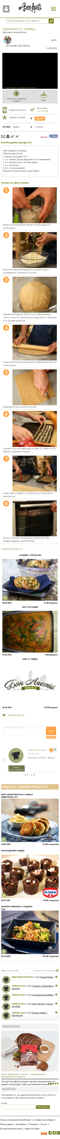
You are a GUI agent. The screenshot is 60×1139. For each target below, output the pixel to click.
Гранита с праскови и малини (33, 987)
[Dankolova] (6, 989)
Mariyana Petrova (37, 750)
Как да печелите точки (11, 1128)
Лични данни (6, 1124)
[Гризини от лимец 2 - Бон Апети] (34, 250)
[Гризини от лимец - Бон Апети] (34, 205)
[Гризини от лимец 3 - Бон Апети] (34, 295)
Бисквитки (21, 1124)
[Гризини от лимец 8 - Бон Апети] (34, 518)
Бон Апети (24, 45)
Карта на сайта (32, 1128)
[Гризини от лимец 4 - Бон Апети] (34, 343)
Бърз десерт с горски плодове (32, 1005)
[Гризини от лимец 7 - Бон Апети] (34, 474)
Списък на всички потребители (15, 1119)
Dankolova (18, 986)
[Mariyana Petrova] (6, 980)
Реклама (33, 1124)
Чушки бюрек (47, 977)
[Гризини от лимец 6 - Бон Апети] (34, 429)
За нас (43, 1124)
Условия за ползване (44, 1119)
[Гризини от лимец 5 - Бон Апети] (34, 387)
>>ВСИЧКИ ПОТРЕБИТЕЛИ (44, 970)
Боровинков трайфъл (43, 994)
